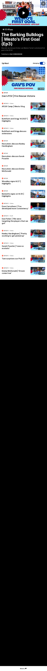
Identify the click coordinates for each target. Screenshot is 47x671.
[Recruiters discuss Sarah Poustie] (23, 156)
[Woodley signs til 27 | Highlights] (23, 181)
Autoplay (36, 63)
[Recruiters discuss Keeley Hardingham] (23, 143)
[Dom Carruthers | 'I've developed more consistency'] (23, 206)
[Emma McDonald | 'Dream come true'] (23, 271)
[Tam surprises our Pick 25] (23, 258)
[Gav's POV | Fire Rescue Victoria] (23, 83)
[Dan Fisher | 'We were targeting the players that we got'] (23, 220)
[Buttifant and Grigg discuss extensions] (23, 131)
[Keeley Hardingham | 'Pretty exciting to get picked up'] (23, 233)
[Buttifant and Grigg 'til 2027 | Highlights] (23, 118)
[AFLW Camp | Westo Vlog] (23, 106)
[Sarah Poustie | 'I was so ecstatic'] (23, 246)
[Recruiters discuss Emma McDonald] (23, 169)
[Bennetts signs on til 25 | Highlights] (23, 194)
